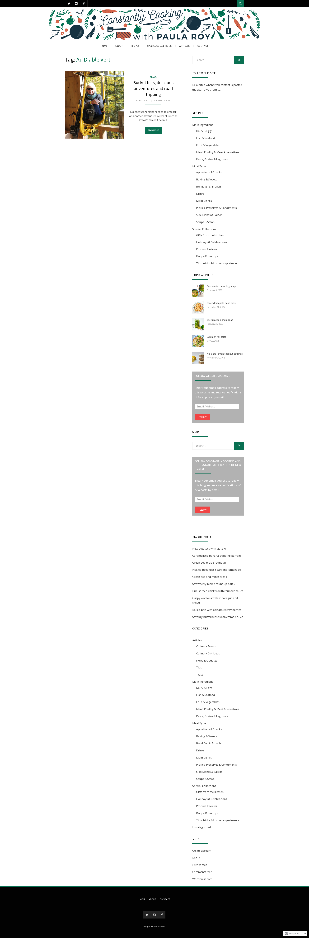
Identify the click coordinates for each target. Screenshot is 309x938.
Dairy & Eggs (204, 131)
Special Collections (159, 45)
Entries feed (199, 865)
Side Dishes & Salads (209, 215)
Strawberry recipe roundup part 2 (213, 584)
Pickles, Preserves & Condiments (216, 208)
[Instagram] (76, 3)
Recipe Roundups (207, 256)
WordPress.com (202, 879)
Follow (202, 417)
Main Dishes (204, 201)
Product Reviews (206, 249)
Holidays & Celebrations (211, 242)
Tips (199, 667)
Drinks (200, 193)
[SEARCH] (239, 60)
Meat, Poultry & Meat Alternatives (217, 152)
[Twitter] (69, 3)
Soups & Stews (205, 222)
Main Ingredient (202, 125)
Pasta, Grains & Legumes (212, 159)
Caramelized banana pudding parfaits (216, 555)
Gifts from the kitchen (210, 235)
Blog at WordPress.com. (155, 926)
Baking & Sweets (206, 179)
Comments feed (202, 872)
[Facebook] (83, 3)
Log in (196, 858)
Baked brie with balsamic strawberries (216, 610)
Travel (153, 77)
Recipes (135, 45)
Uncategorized (201, 827)
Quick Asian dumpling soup (221, 286)
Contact (202, 45)
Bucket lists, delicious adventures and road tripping (153, 88)
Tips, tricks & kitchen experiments (217, 263)
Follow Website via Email (212, 376)
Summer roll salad (216, 336)
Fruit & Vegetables (208, 145)
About (119, 45)
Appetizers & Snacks (209, 172)
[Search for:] (213, 60)
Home (104, 45)
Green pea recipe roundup (209, 562)
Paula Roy (144, 100)
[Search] (240, 3)
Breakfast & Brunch (208, 186)
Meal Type (199, 166)
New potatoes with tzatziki (209, 548)
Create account (201, 850)
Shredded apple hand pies (221, 303)
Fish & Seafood (205, 138)
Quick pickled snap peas (220, 319)
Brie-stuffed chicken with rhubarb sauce (217, 591)
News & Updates (206, 660)
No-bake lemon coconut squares (225, 353)
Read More (153, 130)
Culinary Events (206, 646)
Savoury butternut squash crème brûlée (217, 617)
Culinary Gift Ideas (208, 653)
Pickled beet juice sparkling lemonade (216, 569)
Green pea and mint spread (209, 577)
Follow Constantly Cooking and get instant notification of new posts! (218, 465)
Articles (184, 45)
